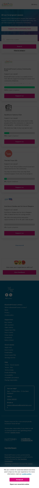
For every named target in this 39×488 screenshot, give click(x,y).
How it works (9, 332)
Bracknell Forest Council (12, 457)
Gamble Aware (15, 432)
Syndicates (8, 338)
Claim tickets (9, 327)
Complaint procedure (12, 377)
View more (18, 245)
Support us (19, 96)
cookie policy (26, 474)
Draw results (9, 335)
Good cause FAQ (10, 355)
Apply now (8, 347)
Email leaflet (9, 352)
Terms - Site (9, 367)
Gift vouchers (9, 325)
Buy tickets (8, 322)
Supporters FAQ (10, 330)
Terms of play (9, 370)
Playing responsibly (11, 380)
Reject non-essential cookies (19, 484)
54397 (30, 464)
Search (19, 46)
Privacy (7, 312)
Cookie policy (9, 315)
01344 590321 (12, 399)
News (6, 310)
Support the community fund (19, 29)
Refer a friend (9, 340)
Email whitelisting (10, 372)
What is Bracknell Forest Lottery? (16, 307)
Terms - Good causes (12, 365)
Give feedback (19, 272)
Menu (35, 4)
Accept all (19, 479)
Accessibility (9, 375)
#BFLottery (8, 298)
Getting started (10, 358)
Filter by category (19, 50)
